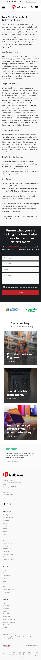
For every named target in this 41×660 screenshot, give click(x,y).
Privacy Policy (6, 592)
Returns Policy (7, 616)
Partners (5, 573)
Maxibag (5, 523)
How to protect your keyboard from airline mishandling (19, 428)
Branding (5, 515)
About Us (5, 570)
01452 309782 (13, 247)
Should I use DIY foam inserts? (17, 393)
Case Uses (5, 584)
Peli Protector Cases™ (9, 554)
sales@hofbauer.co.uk (10, 494)
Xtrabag (5, 529)
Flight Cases (6, 520)
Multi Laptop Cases (8, 543)
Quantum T (6, 534)
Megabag (5, 526)
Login (4, 603)
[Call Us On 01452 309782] (32, 7)
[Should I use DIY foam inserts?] (20, 385)
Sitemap (5, 628)
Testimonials (6, 576)
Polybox (5, 531)
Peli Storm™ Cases (8, 551)
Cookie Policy (6, 614)
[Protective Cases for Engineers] (20, 348)
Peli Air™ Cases (7, 548)
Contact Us (6, 578)
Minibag (5, 540)
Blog (4, 587)
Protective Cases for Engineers (19, 355)
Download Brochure (31, 2)
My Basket (6, 605)
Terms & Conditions (8, 625)
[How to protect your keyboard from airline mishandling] (20, 422)
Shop (4, 581)
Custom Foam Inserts (9, 559)
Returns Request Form (9, 619)
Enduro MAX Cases (8, 518)
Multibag (5, 546)
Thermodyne (6, 557)
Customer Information (9, 622)
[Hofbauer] (19, 7)
